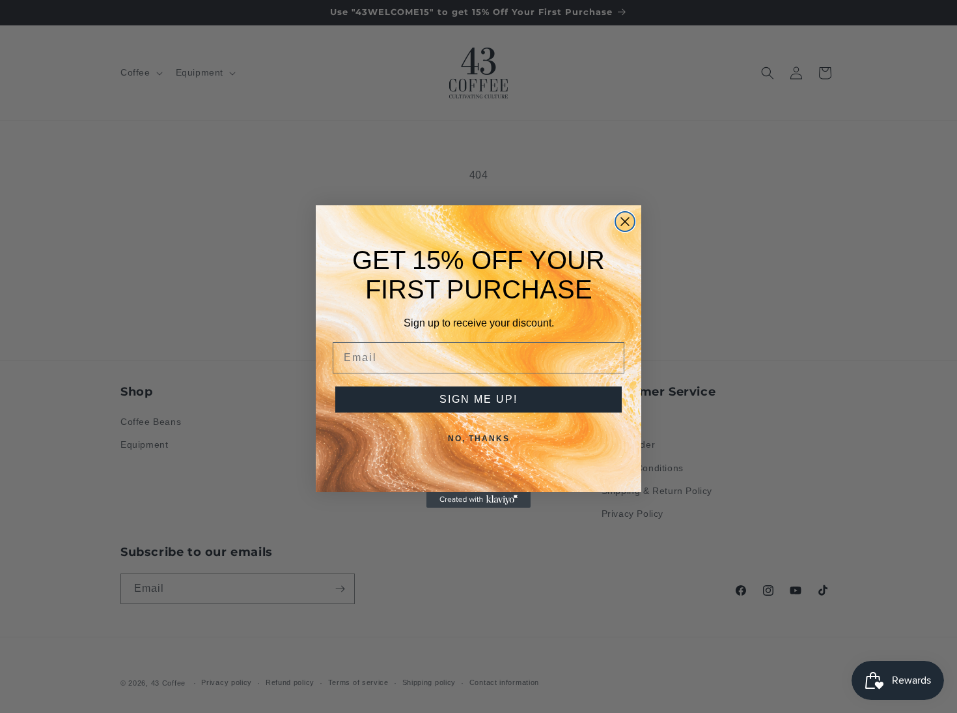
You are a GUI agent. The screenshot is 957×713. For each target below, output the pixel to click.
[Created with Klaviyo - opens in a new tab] (478, 500)
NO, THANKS (479, 438)
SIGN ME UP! (478, 399)
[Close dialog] (625, 221)
